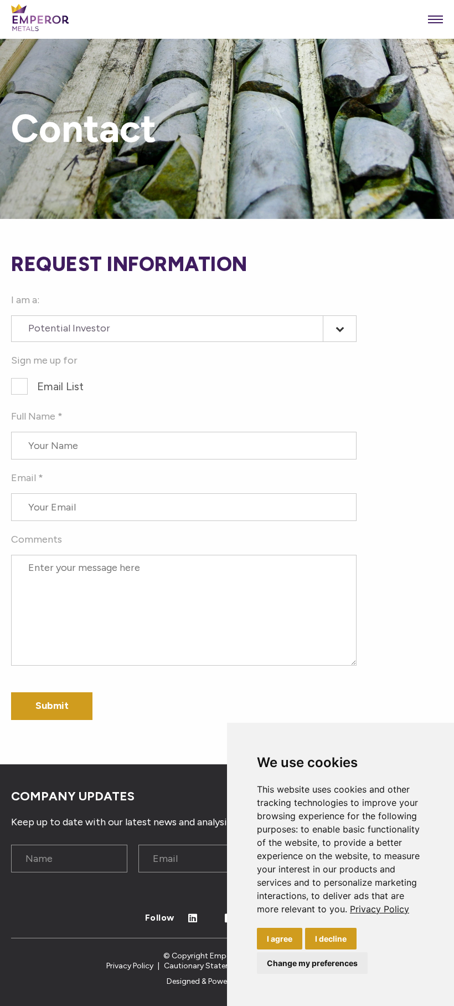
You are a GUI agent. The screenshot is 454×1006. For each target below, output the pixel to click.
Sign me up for (44, 360)
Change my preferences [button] (312, 963)
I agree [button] (279, 938)
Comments (36, 539)
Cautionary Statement (204, 966)
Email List (60, 386)
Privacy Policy (379, 909)
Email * (27, 478)
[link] (379, 909)
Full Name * (37, 416)
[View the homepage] (40, 19)
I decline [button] (331, 938)
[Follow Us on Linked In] (193, 918)
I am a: (25, 300)
